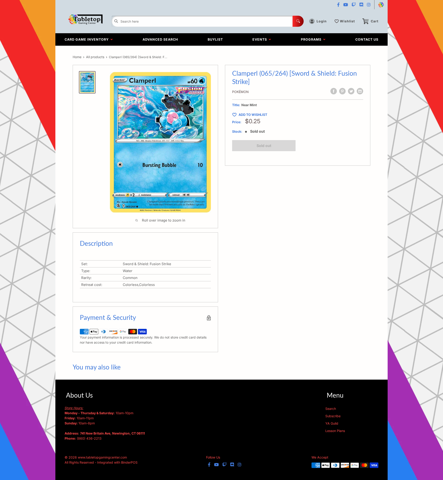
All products (95, 57)
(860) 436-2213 (89, 438)
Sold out (264, 145)
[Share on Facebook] (333, 91)
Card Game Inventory (88, 39)
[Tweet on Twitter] (351, 91)
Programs (312, 39)
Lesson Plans (335, 431)
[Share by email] (360, 91)
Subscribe (333, 416)
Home (77, 57)
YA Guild (331, 423)
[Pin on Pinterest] (342, 91)
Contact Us (366, 39)
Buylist (215, 39)
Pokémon (240, 92)
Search (330, 409)
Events (260, 39)
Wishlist (347, 21)
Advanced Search (160, 39)
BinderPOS (129, 462)
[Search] (298, 21)
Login (322, 21)
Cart (374, 21)
